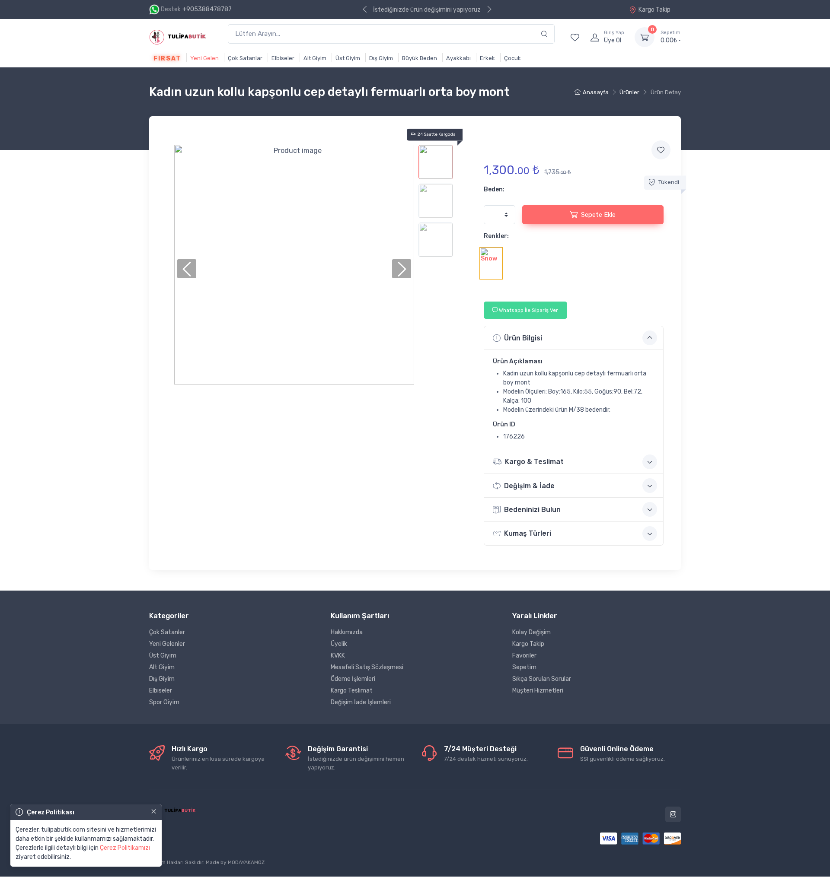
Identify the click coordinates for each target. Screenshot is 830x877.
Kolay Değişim (531, 632)
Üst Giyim (347, 58)
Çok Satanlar (245, 58)
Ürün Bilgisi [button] (523, 338)
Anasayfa (596, 92)
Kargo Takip (654, 9)
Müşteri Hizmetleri (537, 690)
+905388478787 (207, 9)
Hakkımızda (347, 632)
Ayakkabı (458, 58)
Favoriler (524, 655)
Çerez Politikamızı (125, 848)
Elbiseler (282, 58)
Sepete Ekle (598, 215)
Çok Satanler (167, 632)
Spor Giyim (164, 702)
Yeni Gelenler (167, 644)
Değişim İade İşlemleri (361, 702)
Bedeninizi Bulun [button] (532, 509)
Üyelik (339, 644)
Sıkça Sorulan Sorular (541, 679)
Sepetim (524, 667)
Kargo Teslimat (352, 690)
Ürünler (629, 92)
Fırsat (167, 58)
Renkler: (496, 236)
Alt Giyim (314, 58)
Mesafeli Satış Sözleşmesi (367, 667)
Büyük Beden (419, 58)
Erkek (487, 58)
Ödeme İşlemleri (353, 679)
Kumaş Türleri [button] (527, 533)
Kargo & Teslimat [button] (534, 462)
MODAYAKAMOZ (246, 862)
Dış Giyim (381, 58)
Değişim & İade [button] (529, 486)
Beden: (494, 189)
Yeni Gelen (204, 58)
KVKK (338, 655)
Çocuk (512, 58)
